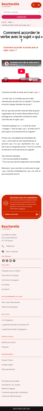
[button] (21, 270)
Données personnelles (10, 381)
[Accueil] (10, 5)
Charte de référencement (11, 396)
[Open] (39, 12)
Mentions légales (8, 388)
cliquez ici (22, 209)
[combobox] (21, 14)
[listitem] (3, 261)
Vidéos (10, 22)
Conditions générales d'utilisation (15, 392)
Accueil (4, 22)
